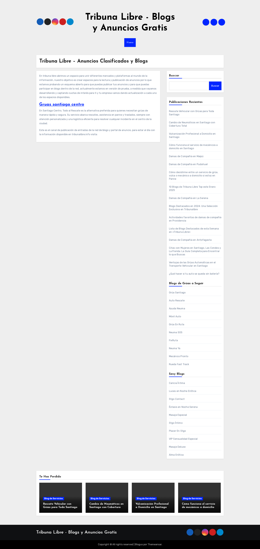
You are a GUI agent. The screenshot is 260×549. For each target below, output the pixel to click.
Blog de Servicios (53, 498)
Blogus (139, 544)
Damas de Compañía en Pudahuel (188, 164)
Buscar (174, 75)
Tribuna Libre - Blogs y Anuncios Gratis (76, 532)
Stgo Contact (177, 399)
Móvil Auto (175, 316)
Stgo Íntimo (176, 422)
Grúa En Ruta (176, 324)
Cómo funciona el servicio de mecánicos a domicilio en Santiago (198, 507)
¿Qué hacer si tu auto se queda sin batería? (194, 273)
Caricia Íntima (177, 383)
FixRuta (173, 340)
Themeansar (155, 544)
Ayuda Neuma (177, 308)
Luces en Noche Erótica (182, 391)
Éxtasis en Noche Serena (183, 407)
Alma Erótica (176, 454)
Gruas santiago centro (61, 104)
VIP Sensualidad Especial (183, 438)
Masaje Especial (178, 415)
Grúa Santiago (177, 292)
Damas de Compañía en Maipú (186, 156)
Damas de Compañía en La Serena (188, 198)
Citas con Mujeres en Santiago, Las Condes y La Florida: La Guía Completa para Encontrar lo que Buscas (195, 251)
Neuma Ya (174, 348)
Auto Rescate (177, 300)
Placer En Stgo (177, 430)
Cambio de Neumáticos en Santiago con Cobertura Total (106, 507)
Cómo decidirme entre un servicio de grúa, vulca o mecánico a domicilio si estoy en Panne (193, 175)
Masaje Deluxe (177, 446)
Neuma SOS (176, 332)
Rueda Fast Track (179, 364)
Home (130, 42)
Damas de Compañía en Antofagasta (190, 239)
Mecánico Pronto (178, 356)
